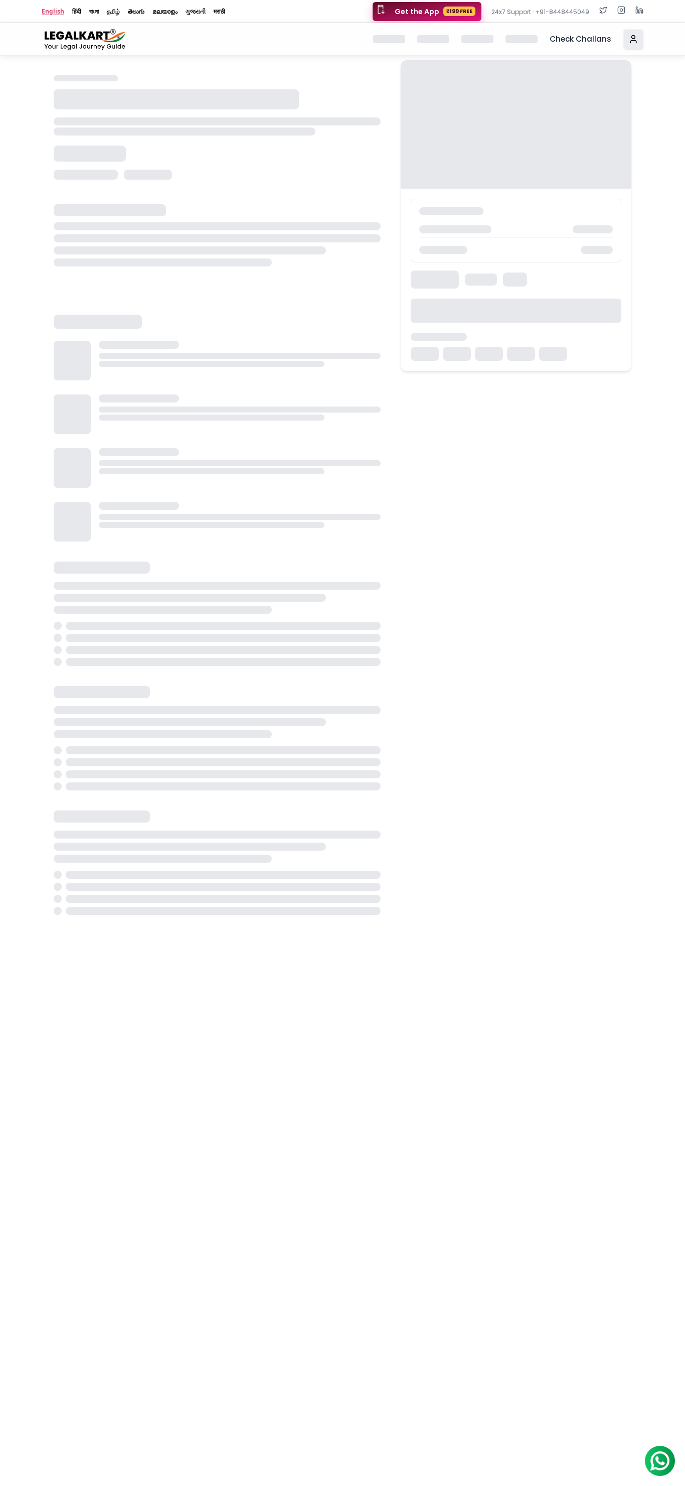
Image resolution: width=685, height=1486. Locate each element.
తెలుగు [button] (136, 12)
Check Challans (580, 39)
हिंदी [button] (76, 12)
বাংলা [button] (94, 12)
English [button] (53, 12)
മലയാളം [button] (165, 12)
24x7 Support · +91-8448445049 (540, 12)
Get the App (433, 12)
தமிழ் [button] (113, 12)
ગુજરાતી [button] (196, 12)
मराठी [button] (219, 12)
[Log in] (633, 39)
